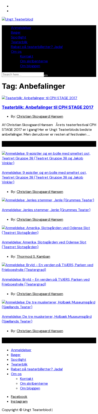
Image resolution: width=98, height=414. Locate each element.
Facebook (19, 396)
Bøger (16, 32)
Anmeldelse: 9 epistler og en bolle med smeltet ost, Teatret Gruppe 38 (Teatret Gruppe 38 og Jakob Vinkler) (44, 177)
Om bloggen (30, 65)
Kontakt (26, 56)
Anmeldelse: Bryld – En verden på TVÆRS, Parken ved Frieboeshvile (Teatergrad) (46, 282)
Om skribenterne (34, 61)
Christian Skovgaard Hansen (40, 116)
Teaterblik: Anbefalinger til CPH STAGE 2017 (47, 107)
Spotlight (18, 37)
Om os (16, 51)
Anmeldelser (21, 27)
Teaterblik (19, 42)
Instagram (19, 401)
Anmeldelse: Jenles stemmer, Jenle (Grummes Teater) (46, 209)
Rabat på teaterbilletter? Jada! (37, 46)
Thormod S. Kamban (33, 256)
